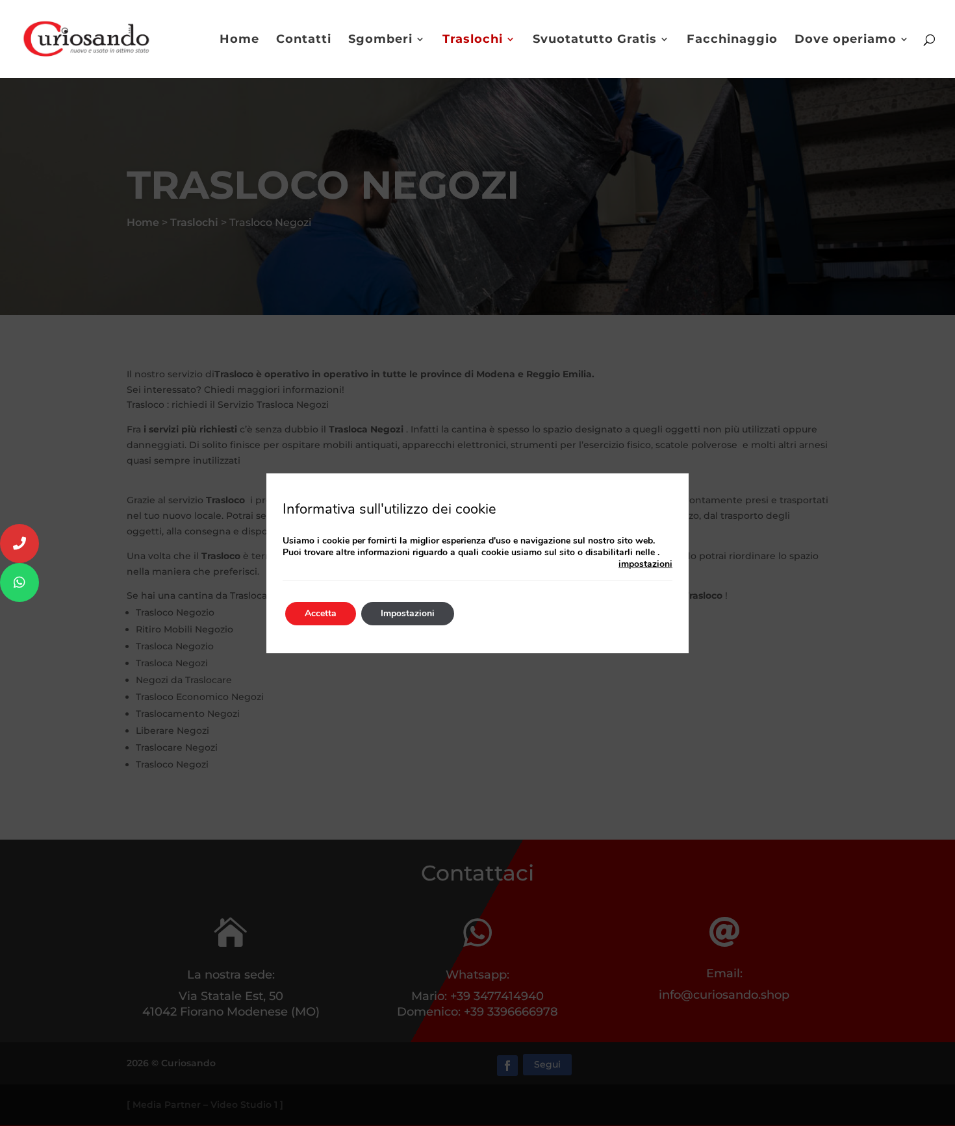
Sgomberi (380, 40)
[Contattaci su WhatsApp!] (19, 582)
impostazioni (645, 564)
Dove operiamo (846, 40)
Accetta (321, 613)
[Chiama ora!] (19, 543)
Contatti (303, 40)
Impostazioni (408, 613)
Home (239, 40)
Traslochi (472, 40)
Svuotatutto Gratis (595, 40)
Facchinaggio (732, 40)
